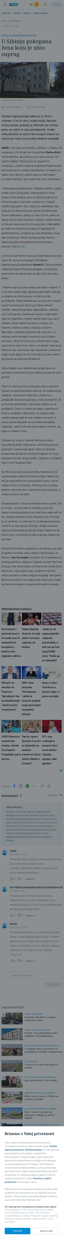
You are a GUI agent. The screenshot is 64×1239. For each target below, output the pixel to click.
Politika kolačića (33, 1149)
